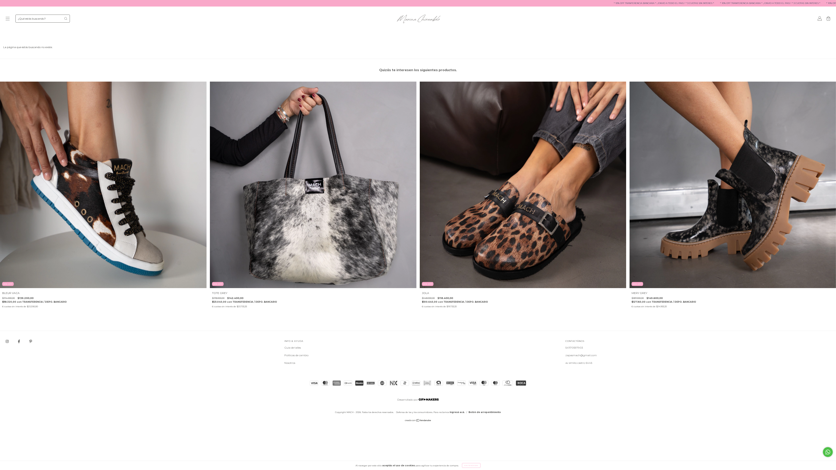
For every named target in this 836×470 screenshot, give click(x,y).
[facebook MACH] (19, 341)
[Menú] (7, 19)
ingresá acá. (457, 412)
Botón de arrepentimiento (485, 412)
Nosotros (289, 362)
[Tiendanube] (418, 421)
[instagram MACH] (7, 341)
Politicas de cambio (296, 355)
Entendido (471, 465)
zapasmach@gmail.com (581, 355)
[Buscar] (65, 18)
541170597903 (574, 347)
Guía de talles (292, 347)
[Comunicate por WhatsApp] (828, 452)
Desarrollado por (408, 399)
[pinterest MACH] (31, 341)
